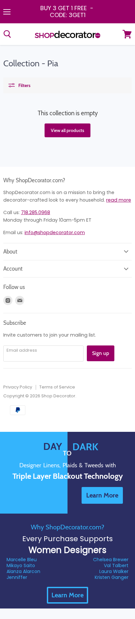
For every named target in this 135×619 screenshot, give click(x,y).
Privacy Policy (17, 387)
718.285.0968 (35, 212)
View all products (67, 130)
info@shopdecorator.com (55, 232)
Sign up (100, 353)
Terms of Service (57, 387)
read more (118, 200)
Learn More (67, 595)
